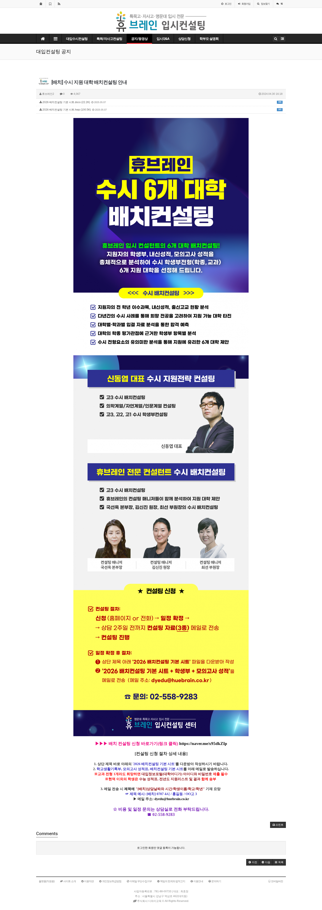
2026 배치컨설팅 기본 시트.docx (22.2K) (161, 102)
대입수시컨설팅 (77, 39)
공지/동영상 (139, 39)
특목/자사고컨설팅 (109, 39)
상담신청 (184, 39)
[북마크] (50, 3)
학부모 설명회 (209, 39)
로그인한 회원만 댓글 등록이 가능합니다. (161, 847)
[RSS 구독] (59, 3)
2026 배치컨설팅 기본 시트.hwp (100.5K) (161, 109)
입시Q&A (163, 39)
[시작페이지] (41, 3)
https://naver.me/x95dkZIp (203, 743)
